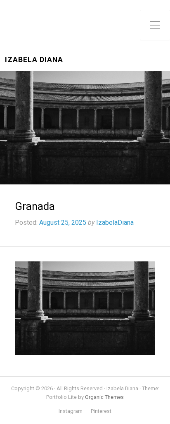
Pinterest (101, 411)
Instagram (71, 411)
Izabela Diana (34, 60)
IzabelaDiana (115, 222)
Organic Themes (104, 397)
